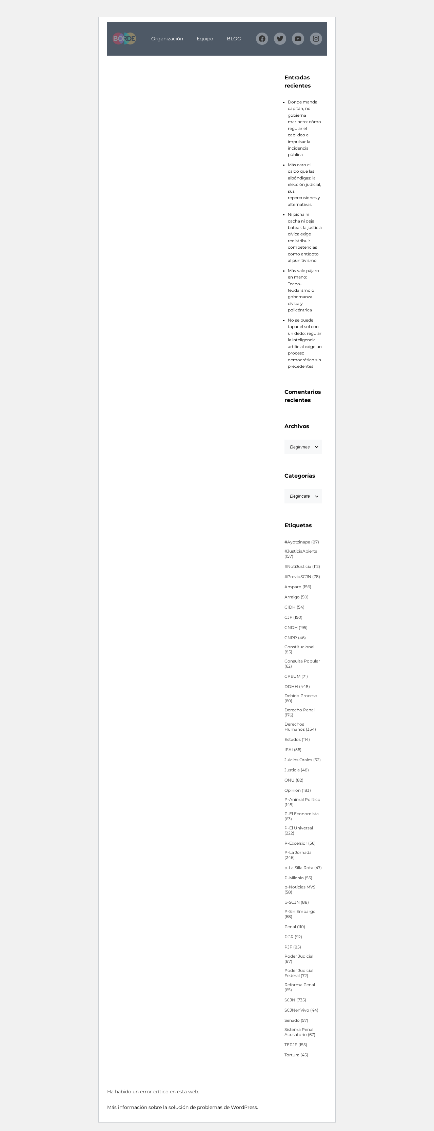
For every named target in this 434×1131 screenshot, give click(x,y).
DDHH (297, 686)
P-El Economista (301, 816)
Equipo (205, 39)
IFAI (292, 749)
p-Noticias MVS (299, 890)
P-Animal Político (302, 802)
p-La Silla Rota (303, 867)
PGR (293, 937)
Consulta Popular (302, 664)
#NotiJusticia (302, 566)
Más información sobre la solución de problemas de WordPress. (182, 1107)
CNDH (296, 627)
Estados (297, 739)
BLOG (234, 39)
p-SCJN (296, 902)
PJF (292, 947)
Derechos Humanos (300, 727)
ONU (293, 780)
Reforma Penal (299, 987)
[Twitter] (280, 39)
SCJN (295, 1000)
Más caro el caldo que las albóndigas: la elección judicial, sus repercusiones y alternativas (304, 184)
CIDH (294, 607)
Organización (167, 39)
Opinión (297, 790)
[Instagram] (316, 39)
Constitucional (299, 649)
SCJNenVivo (301, 1010)
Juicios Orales (302, 760)
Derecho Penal (299, 712)
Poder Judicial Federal (298, 973)
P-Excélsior (300, 843)
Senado (296, 1020)
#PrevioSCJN (302, 576)
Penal (294, 926)
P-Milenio (298, 878)
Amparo (297, 586)
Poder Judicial (298, 959)
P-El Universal (298, 831)
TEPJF (295, 1044)
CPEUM (296, 676)
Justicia (296, 770)
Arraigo (296, 597)
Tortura (296, 1055)
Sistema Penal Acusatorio (299, 1032)
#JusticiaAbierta (300, 554)
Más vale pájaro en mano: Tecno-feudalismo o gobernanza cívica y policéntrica (303, 290)
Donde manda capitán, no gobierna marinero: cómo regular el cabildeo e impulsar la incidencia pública (304, 128)
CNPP (295, 637)
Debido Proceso (300, 698)
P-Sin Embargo (300, 914)
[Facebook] (262, 39)
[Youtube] (298, 39)
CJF (293, 617)
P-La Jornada (298, 855)
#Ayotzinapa (301, 542)
